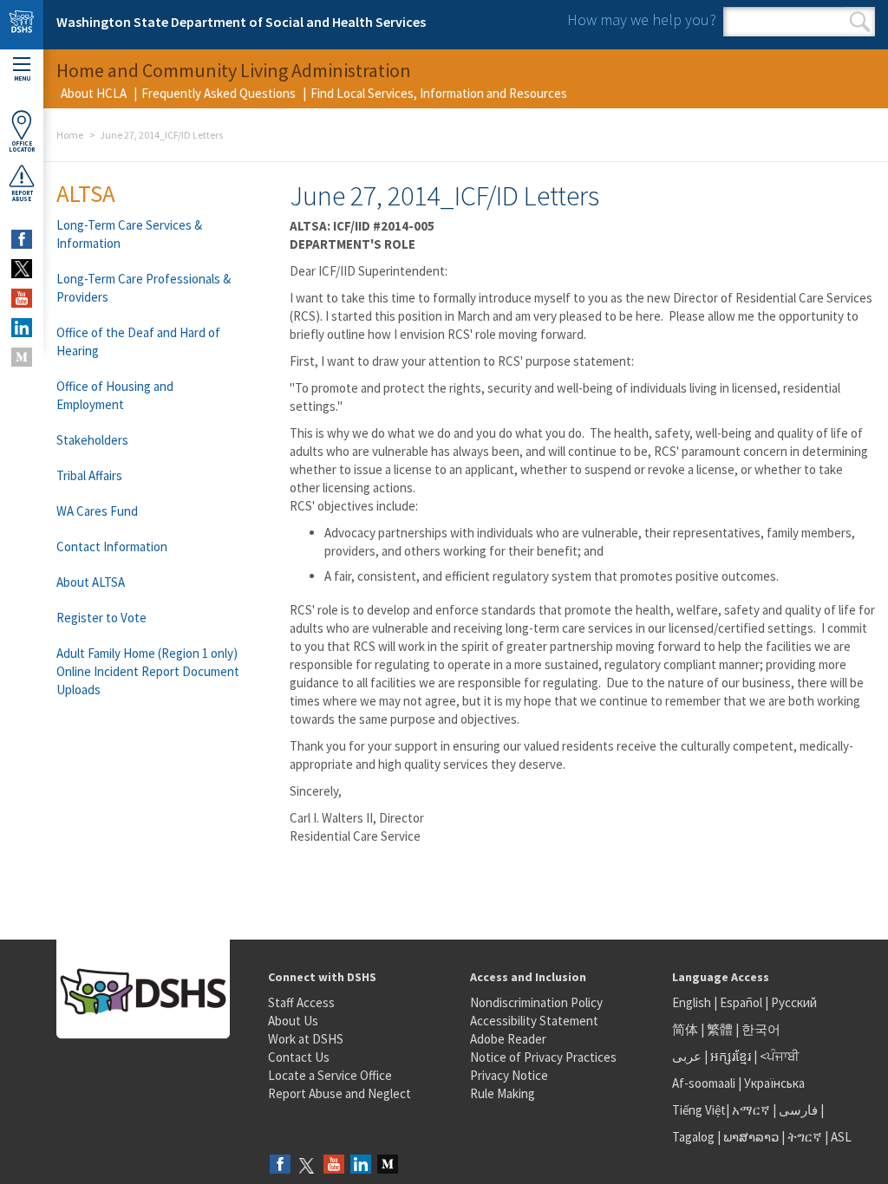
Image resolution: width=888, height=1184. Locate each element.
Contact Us (299, 1057)
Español (741, 1002)
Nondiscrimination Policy (536, 1002)
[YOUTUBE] (21, 298)
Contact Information (111, 546)
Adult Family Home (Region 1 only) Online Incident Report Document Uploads (147, 671)
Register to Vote (101, 617)
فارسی (797, 1110)
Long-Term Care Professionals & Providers (143, 287)
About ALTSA (90, 582)
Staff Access (301, 1002)
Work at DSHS (305, 1039)
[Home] (21, 24)
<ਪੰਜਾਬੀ (780, 1056)
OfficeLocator (22, 146)
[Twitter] (307, 1165)
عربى (687, 1056)
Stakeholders (92, 440)
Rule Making (502, 1093)
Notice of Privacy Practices (543, 1057)
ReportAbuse (22, 196)
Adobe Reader (508, 1039)
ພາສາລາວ (751, 1137)
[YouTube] (334, 1165)
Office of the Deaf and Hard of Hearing (138, 341)
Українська (774, 1083)
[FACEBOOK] (21, 239)
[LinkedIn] (361, 1165)
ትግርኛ (804, 1137)
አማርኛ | (754, 1110)
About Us (293, 1020)
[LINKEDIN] (21, 327)
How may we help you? (641, 19)
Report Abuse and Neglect (339, 1093)
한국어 (760, 1029)
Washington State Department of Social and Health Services (241, 21)
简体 (685, 1029)
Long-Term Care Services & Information (129, 234)
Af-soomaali (703, 1083)
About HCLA (94, 93)
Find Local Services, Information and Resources (438, 93)
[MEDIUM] (21, 357)
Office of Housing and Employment (114, 395)
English (693, 1002)
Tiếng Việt (699, 1110)
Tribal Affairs (89, 475)
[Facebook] (280, 1165)
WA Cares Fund (97, 511)
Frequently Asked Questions (218, 93)
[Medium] (387, 1165)
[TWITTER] (21, 268)
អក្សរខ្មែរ (730, 1056)
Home (69, 134)
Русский (794, 1002)
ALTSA (85, 193)
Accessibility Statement (534, 1020)
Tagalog (693, 1137)
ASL (841, 1137)
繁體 (721, 1029)
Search (860, 21)
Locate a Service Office (330, 1075)
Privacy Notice (509, 1075)
